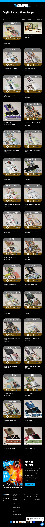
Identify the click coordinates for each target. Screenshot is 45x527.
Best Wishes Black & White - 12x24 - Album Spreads (32, 96)
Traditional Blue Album (28, 420)
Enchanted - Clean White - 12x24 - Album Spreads (12, 204)
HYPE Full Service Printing (16, 507)
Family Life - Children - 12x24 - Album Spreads (32, 204)
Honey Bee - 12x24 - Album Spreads (10, 257)
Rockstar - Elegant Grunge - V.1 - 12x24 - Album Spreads (12, 339)
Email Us (35, 496)
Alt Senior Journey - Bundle (29, 35)
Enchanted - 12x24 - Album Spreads (10, 177)
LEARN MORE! (30, 484)
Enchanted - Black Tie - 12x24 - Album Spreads (32, 177)
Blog (24, 499)
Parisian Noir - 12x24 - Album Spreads (31, 284)
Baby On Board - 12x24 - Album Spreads (10, 95)
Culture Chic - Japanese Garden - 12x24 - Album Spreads (32, 151)
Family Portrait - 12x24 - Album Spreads (31, 231)
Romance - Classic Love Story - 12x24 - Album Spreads (32, 367)
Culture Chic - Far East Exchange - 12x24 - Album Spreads (33, 123)
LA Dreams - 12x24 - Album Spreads (10, 284)
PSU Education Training (16, 511)
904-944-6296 (37, 499)
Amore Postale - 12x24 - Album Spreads (10, 68)
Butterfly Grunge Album (8, 122)
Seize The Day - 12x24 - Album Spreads (10, 393)
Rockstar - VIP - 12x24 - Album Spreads (10, 366)
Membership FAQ (27, 496)
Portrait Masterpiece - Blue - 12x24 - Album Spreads (11, 311)
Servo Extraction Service (16, 502)
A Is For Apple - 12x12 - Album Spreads (10, 41)
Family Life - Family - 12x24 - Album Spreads (11, 231)
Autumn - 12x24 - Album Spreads (30, 68)
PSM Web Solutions (15, 498)
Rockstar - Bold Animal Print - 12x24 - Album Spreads (32, 311)
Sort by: (23, 19)
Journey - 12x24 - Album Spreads (30, 257)
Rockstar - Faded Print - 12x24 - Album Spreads (32, 338)
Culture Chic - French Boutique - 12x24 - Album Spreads (11, 151)
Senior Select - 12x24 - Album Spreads (31, 393)
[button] (2, 5)
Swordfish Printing (17, 514)
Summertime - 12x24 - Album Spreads (10, 420)
